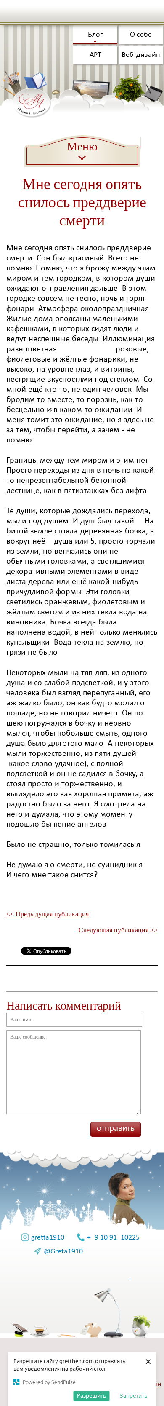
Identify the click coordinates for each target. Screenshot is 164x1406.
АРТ (95, 55)
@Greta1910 (63, 1252)
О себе (141, 35)
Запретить (134, 1395)
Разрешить (91, 1395)
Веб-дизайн (141, 55)
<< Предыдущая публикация (47, 914)
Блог (95, 35)
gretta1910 (47, 1238)
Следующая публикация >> (118, 930)
